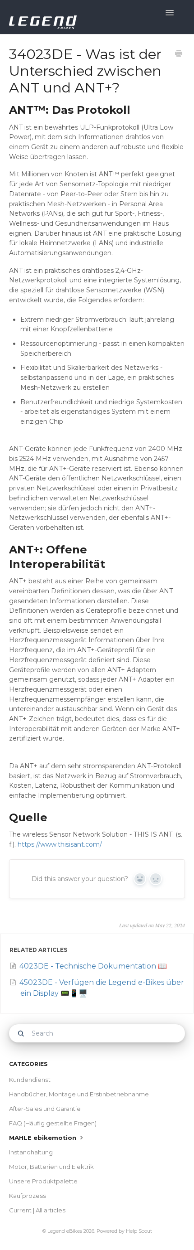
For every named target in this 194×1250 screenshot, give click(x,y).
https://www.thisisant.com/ (60, 844)
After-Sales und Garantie (45, 1108)
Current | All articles (37, 1210)
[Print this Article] (178, 54)
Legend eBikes (64, 1231)
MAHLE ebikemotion (43, 1137)
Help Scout (139, 1231)
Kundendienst (30, 1079)
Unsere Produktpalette (43, 1181)
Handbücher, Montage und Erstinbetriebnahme (79, 1094)
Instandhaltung (31, 1152)
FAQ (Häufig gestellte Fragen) (53, 1123)
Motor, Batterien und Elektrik (51, 1166)
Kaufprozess (27, 1195)
